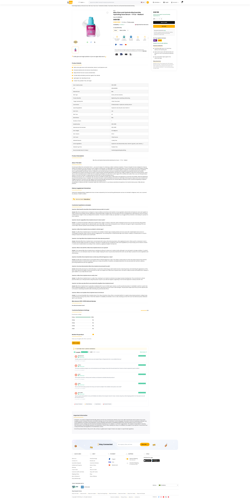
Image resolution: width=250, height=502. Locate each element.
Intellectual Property (77, 465)
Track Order (75, 469)
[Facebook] (159, 497)
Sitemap (74, 467)
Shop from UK (83, 493)
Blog (91, 474)
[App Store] (148, 461)
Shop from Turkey (131, 493)
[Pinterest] (168, 497)
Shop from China (122, 493)
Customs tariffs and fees (78, 471)
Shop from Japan (92, 493)
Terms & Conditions (114, 497)
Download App (93, 458)
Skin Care (91, 5)
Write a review (76, 343)
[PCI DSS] (75, 487)
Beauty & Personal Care (83, 5)
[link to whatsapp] (87, 42)
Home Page (74, 5)
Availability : (116, 24)
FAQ (91, 467)
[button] (157, 2)
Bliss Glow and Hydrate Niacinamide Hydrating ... (124, 5)
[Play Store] (156, 461)
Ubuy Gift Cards (94, 471)
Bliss (114, 10)
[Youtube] (163, 497)
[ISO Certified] (85, 487)
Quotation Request (76, 463)
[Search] (148, 2)
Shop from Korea (112, 493)
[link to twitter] (94, 42)
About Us (74, 458)
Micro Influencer (76, 476)
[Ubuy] (70, 2)
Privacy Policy (124, 497)
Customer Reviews (94, 463)
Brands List (92, 460)
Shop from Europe (141, 493)
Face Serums (111, 5)
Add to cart (164, 22)
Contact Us (74, 460)
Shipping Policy (75, 474)
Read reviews (143, 352)
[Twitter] (166, 497)
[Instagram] (161, 497)
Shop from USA (75, 493)
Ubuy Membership (76, 478)
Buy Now (144, 51)
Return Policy (93, 465)
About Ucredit (93, 469)
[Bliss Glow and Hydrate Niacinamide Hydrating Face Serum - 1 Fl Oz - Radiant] (91, 27)
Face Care (95, 5)
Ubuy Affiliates (93, 476)
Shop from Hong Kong (102, 493)
